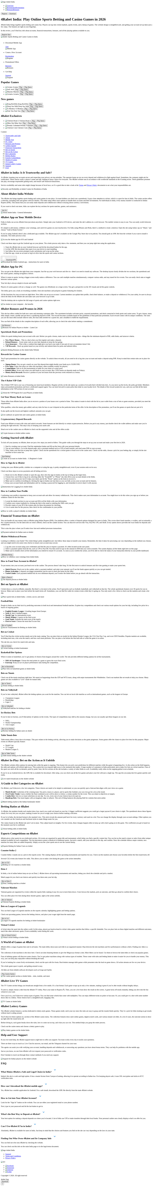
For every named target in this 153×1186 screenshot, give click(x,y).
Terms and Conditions (13, 1156)
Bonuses (16, 10)
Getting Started (10, 146)
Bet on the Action (11, 152)
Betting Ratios (10, 156)
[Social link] (9, 1166)
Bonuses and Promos (12, 144)
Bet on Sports (10, 150)
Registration (20, 8)
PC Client (8, 142)
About (7, 138)
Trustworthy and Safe (13, 136)
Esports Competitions (12, 158)
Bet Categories (10, 154)
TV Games (9, 162)
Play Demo (28, 87)
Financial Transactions (13, 148)
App (11, 6)
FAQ (7, 168)
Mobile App (9, 140)
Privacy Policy (92, 185)
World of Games (11, 160)
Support (8, 166)
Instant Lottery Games (13, 164)
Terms (81, 185)
